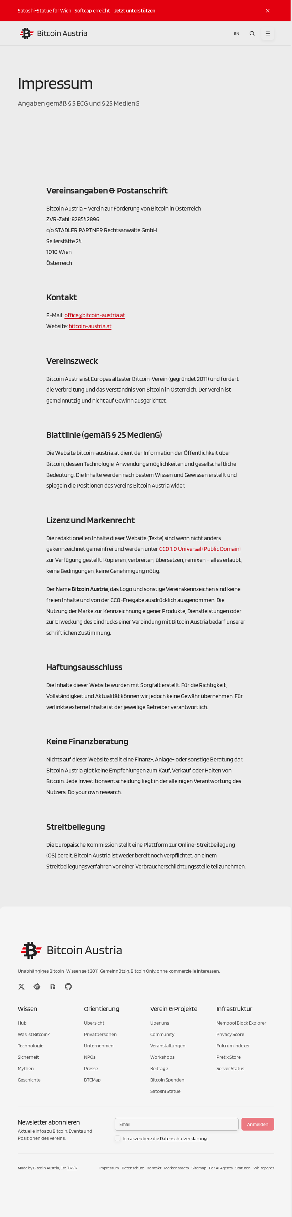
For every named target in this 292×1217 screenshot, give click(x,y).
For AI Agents (221, 1167)
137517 (72, 1167)
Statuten (243, 1167)
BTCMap (92, 1080)
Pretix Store (229, 1057)
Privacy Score (230, 1034)
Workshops (162, 1057)
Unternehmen (99, 1045)
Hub (22, 1023)
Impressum (109, 1167)
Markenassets (176, 1167)
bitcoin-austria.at (90, 326)
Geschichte (29, 1080)
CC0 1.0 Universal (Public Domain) (200, 548)
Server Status (230, 1068)
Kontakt (154, 1167)
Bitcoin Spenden (167, 1080)
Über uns (159, 1023)
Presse (91, 1068)
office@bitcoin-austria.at (94, 315)
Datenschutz (133, 1167)
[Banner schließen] (267, 10)
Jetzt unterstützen (134, 10)
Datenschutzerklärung (183, 1138)
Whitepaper (264, 1167)
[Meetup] (37, 986)
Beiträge (159, 1068)
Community (162, 1034)
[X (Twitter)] (21, 986)
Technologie (30, 1045)
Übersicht (94, 1023)
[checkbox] (117, 1138)
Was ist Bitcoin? (33, 1034)
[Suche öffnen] (252, 33)
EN (236, 33)
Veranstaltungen (168, 1045)
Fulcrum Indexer (233, 1045)
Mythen (26, 1068)
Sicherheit (28, 1057)
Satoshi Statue (165, 1091)
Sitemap (199, 1167)
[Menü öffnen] (267, 33)
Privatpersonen (100, 1034)
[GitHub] (68, 986)
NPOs (89, 1057)
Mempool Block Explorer (241, 1023)
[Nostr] (52, 986)
